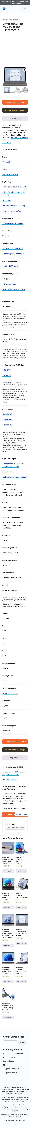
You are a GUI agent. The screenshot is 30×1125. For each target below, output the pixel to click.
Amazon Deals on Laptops (15, 110)
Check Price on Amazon (15, 102)
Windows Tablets (12, 774)
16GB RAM (6, 375)
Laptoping (7, 1120)
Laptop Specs (7, 19)
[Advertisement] (15, 48)
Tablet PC (6, 200)
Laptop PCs (17, 19)
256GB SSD (7, 419)
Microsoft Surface (10, 174)
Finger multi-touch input (12, 248)
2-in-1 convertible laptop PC (14, 187)
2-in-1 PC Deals (9, 1057)
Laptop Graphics (11, 1073)
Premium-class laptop (11, 211)
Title (10, 824)
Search (22, 1043)
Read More (8, 871)
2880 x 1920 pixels (10, 266)
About (18, 1120)
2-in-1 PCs (15, 772)
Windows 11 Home (10, 693)
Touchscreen (8, 472)
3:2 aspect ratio (9, 284)
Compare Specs (15, 118)
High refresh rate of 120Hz (13, 289)
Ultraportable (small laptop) (14, 205)
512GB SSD (7, 425)
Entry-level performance (12, 223)
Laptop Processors (12, 1069)
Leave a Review (9, 814)
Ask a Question (21, 814)
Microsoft (6, 162)
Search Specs (8, 1061)
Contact (23, 1120)
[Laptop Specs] (4, 9)
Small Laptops (11, 779)
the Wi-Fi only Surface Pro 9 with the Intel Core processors (15, 139)
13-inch (5, 236)
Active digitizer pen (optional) (15, 477)
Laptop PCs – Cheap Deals (13, 1053)
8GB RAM (6, 370)
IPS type (6, 279)
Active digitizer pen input (13, 254)
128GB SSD (7, 414)
